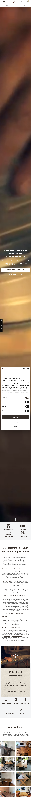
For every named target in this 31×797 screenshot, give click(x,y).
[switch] (27, 402)
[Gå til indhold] (15, 520)
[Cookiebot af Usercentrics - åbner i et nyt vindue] (23, 369)
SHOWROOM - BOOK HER (15, 269)
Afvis (15, 426)
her (14, 600)
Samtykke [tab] (5, 373)
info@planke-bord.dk (17, 636)
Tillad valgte (15, 422)
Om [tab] (25, 373)
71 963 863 (7, 636)
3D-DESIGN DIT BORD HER (1, 325)
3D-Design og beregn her (15, 691)
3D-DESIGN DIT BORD (15, 274)
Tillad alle (15, 417)
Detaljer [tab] (16, 373)
